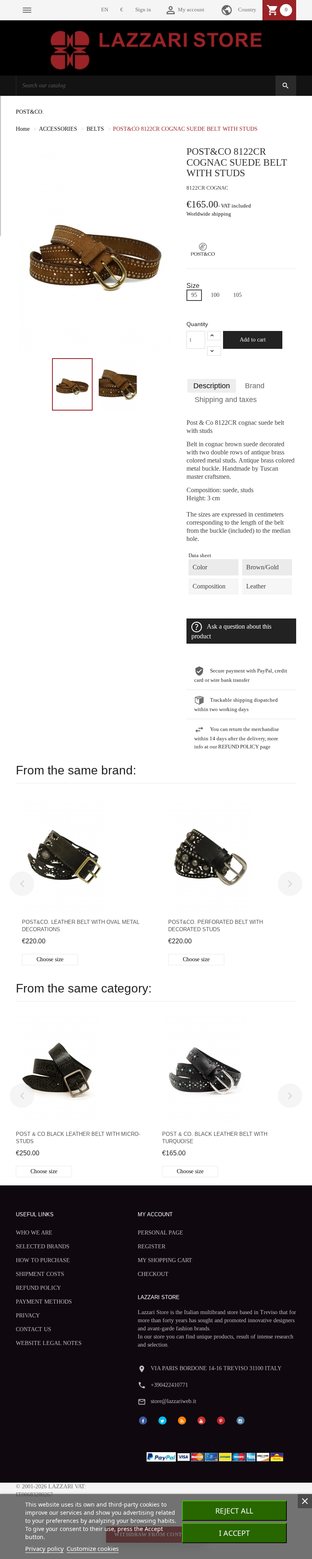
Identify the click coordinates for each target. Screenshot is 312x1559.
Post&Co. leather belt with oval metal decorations (80, 925)
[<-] (22, 883)
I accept (234, 1533)
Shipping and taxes (226, 400)
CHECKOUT (153, 1274)
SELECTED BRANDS (42, 1246)
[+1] (214, 335)
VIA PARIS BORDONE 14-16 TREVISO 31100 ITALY (216, 1368)
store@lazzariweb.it (173, 1401)
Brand (254, 386)
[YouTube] (201, 1420)
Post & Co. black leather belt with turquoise (214, 1137)
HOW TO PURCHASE (43, 1260)
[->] (290, 883)
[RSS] (182, 1420)
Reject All (234, 1511)
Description (211, 386)
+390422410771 (169, 1385)
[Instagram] (240, 1420)
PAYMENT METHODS (44, 1302)
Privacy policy (44, 1548)
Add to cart (253, 340)
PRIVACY (28, 1316)
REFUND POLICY (38, 1288)
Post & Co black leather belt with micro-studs (78, 1137)
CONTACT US (33, 1329)
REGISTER (151, 1246)
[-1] (214, 351)
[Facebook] (143, 1420)
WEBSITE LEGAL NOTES (49, 1343)
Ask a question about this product (231, 631)
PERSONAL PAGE (160, 1233)
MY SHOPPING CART (165, 1260)
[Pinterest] (221, 1420)
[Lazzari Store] (156, 49)
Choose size (50, 959)
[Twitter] (162, 1420)
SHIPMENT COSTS (40, 1274)
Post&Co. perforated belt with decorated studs (215, 925)
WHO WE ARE (34, 1233)
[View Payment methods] (217, 1455)
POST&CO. (30, 112)
